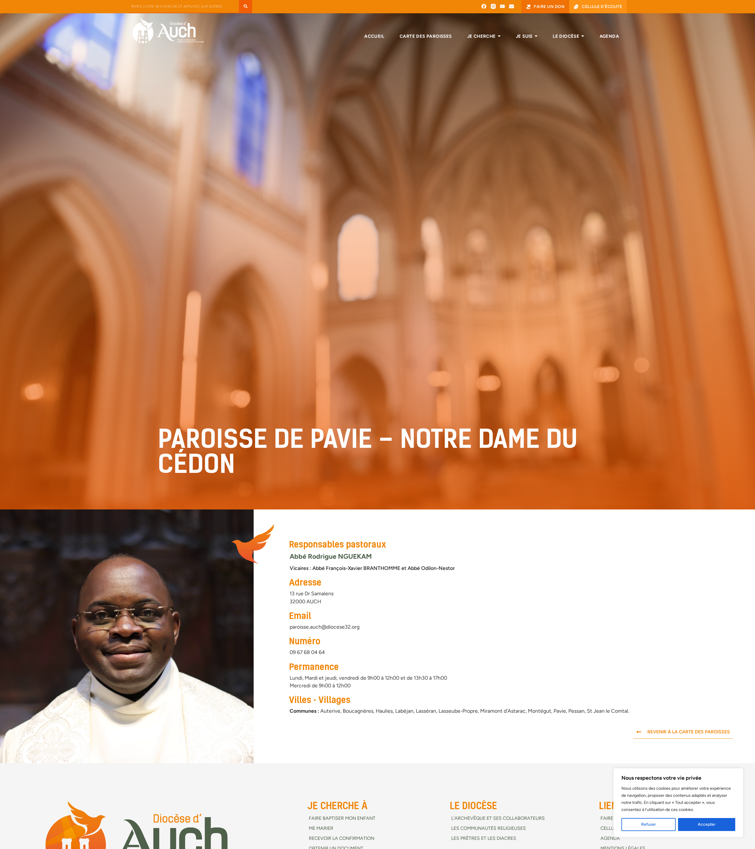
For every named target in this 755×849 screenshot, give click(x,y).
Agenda (610, 838)
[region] (678, 802)
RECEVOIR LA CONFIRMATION (341, 838)
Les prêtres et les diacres (483, 838)
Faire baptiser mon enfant (342, 818)
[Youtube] (502, 6)
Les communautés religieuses (488, 828)
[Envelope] (512, 6)
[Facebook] (484, 6)
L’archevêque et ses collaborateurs (498, 818)
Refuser (648, 824)
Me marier (321, 828)
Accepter (706, 824)
